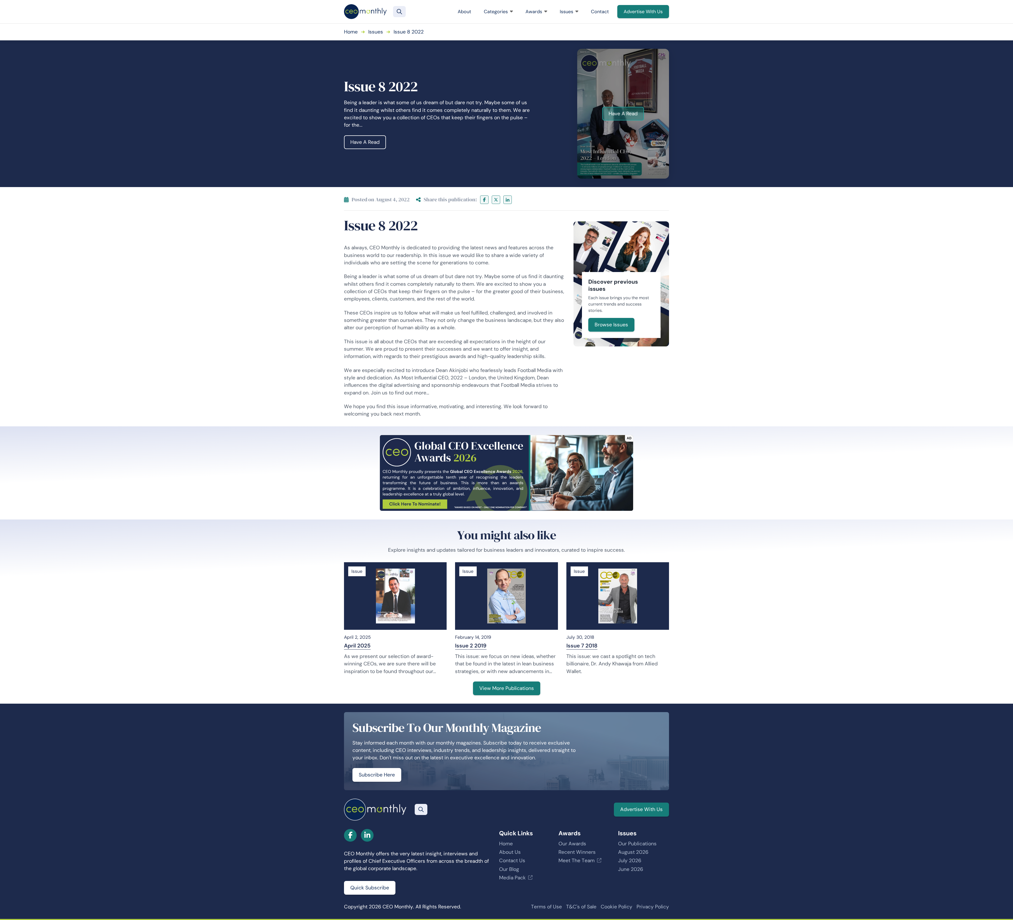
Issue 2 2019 (470, 645)
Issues (566, 11)
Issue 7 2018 (582, 645)
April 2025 (357, 645)
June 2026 (630, 869)
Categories (496, 11)
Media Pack (512, 877)
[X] (496, 200)
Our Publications (637, 843)
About (464, 11)
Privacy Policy (653, 906)
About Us (510, 852)
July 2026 (629, 860)
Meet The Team (576, 860)
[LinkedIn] (507, 200)
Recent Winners (577, 852)
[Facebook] (484, 200)
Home (351, 31)
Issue (356, 571)
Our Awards (572, 843)
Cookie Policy (616, 906)
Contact (600, 11)
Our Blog (509, 869)
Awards (533, 11)
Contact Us (512, 860)
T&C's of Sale (581, 906)
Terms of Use (546, 906)
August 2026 (633, 852)
